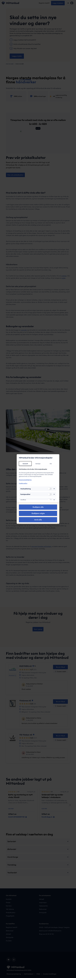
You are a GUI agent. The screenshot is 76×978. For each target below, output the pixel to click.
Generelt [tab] (25, 464)
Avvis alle (38, 520)
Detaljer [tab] (38, 464)
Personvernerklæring (25, 480)
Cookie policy (23, 483)
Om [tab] (51, 464)
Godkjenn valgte (38, 513)
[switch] (50, 489)
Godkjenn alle (38, 507)
